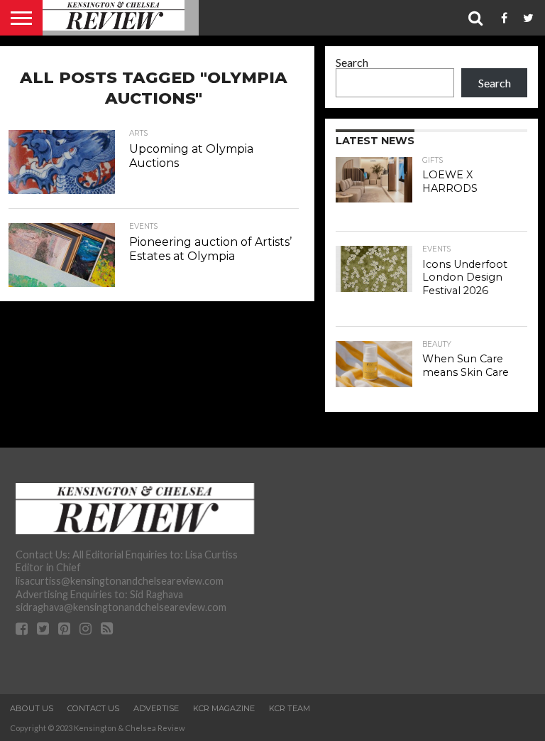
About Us (31, 708)
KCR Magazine (224, 708)
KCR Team (289, 708)
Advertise (156, 708)
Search (352, 62)
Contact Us (93, 708)
